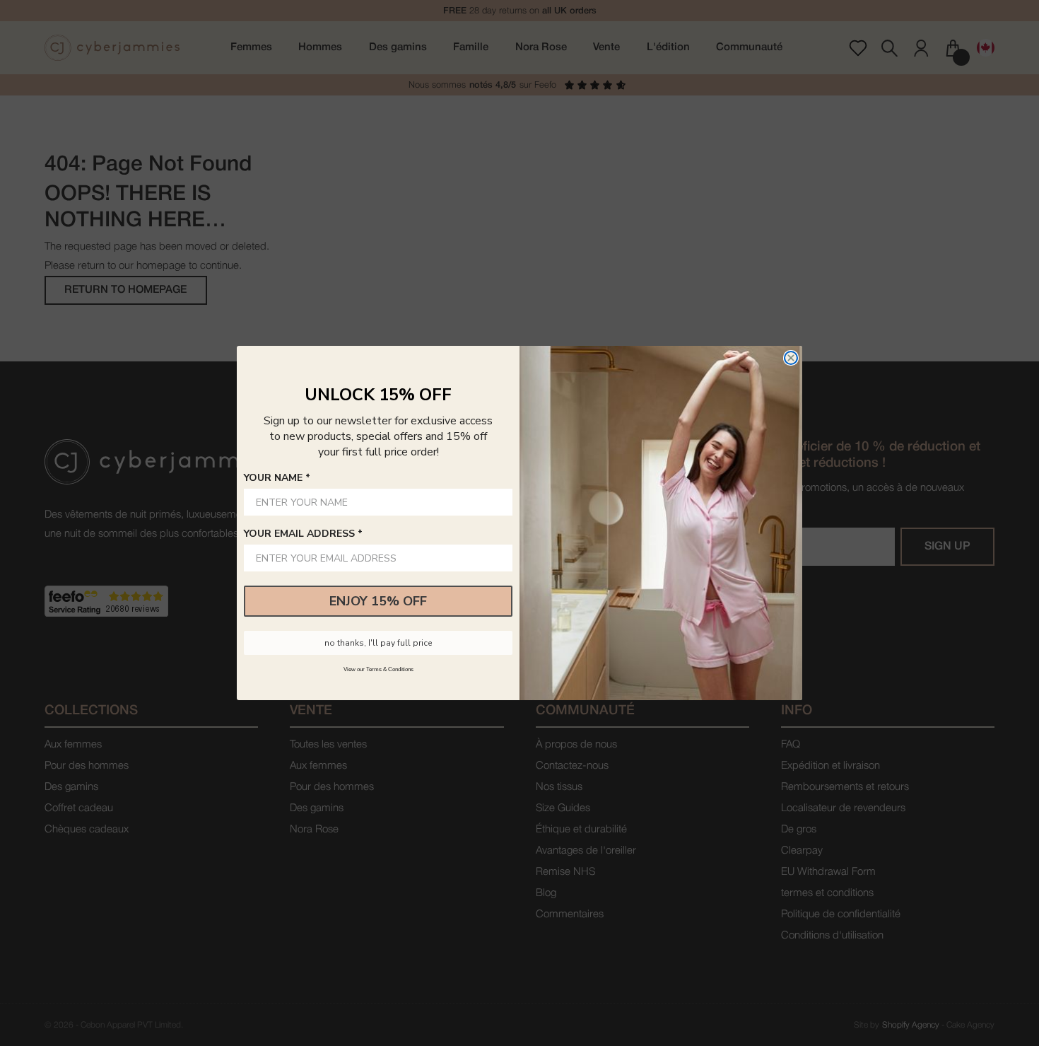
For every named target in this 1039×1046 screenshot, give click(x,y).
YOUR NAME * (277, 477)
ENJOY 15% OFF (378, 601)
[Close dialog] (791, 357)
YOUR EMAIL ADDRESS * (303, 533)
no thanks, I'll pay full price (378, 643)
